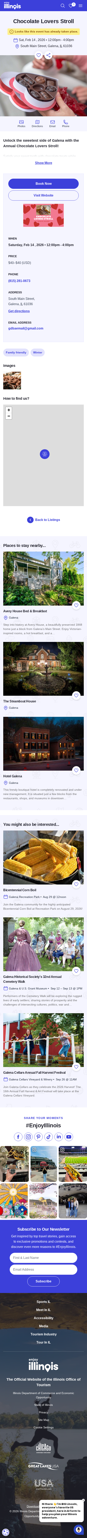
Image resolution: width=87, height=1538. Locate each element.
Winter (37, 352)
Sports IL (44, 1302)
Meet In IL (43, 1310)
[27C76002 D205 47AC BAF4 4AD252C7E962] (12, 381)
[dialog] (5, 1532)
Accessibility (43, 1318)
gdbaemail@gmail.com (25, 328)
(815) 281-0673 (19, 281)
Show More (43, 163)
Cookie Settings (44, 1427)
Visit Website (43, 195)
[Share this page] (48, 55)
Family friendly (16, 352)
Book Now (44, 183)
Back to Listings (47, 520)
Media (43, 1326)
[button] (45, 454)
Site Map (43, 1419)
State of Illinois (43, 1404)
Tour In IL (43, 1342)
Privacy (43, 1412)
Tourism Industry (44, 1334)
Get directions (19, 311)
